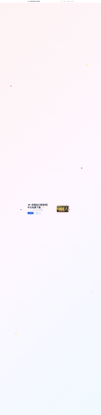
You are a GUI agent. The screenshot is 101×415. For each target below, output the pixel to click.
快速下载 (72, 1)
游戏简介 (64, 1)
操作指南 (68, 1)
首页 (61, 1)
